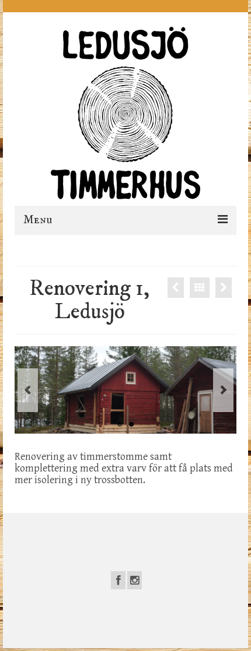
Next (223, 390)
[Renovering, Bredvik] (176, 287)
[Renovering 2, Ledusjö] (223, 287)
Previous (28, 390)
